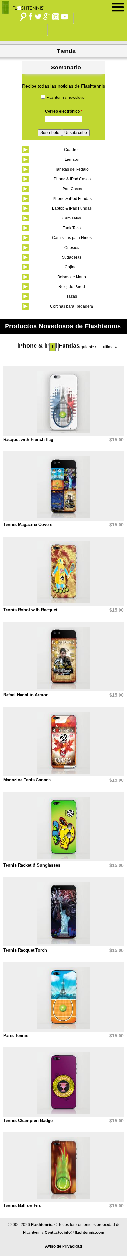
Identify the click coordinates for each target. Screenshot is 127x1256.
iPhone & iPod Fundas (72, 198)
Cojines (71, 267)
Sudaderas (71, 257)
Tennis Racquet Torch (25, 950)
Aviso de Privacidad (63, 1246)
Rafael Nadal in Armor (25, 694)
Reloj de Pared (71, 286)
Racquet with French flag (28, 439)
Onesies (71, 247)
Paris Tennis (15, 1035)
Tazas (71, 296)
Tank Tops (72, 228)
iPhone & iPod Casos (72, 179)
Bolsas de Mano (71, 277)
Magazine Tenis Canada (27, 780)
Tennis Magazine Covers (27, 524)
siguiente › (87, 347)
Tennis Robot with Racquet (30, 609)
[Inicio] (25, 6)
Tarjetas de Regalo (72, 169)
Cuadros (71, 149)
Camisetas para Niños (72, 237)
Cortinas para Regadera (71, 306)
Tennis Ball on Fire (22, 1205)
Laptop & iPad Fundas (72, 208)
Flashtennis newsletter (66, 97)
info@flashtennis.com (84, 1232)
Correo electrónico (63, 111)
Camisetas (71, 218)
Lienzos (72, 159)
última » (110, 347)
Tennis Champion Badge (28, 1120)
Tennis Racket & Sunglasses (31, 865)
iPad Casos (72, 189)
